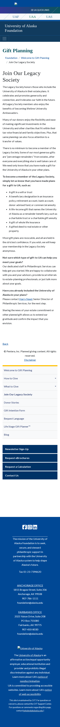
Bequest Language (14, 418)
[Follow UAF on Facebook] (24, 527)
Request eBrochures (17, 457)
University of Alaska (30, 655)
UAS (49, 16)
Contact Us (12, 475)
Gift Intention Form (14, 410)
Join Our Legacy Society (18, 394)
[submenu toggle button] (56, 378)
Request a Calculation (18, 466)
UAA (32, 16)
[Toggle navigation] (4, 38)
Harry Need (25, 298)
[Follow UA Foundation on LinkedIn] (35, 527)
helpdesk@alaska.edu (33, 710)
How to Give (11, 378)
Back (5, 343)
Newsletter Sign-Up (17, 449)
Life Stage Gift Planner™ (17, 426)
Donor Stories (11, 402)
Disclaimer (30, 359)
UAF (16, 16)
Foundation (11, 57)
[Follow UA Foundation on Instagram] (30, 527)
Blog (6, 434)
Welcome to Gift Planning (35, 57)
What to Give (11, 386)
